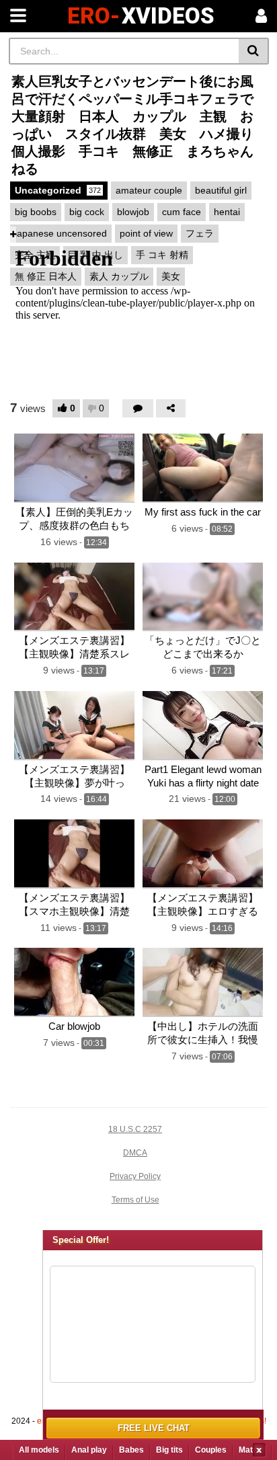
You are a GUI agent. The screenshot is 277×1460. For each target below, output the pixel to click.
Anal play (89, 1450)
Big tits (169, 1450)
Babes (131, 1450)
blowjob (133, 211)
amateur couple (149, 190)
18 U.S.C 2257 (135, 1129)
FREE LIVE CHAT (154, 1428)
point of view (146, 233)
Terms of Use (135, 1200)
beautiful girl (221, 190)
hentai (227, 211)
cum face (181, 211)
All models (39, 1450)
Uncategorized (58, 190)
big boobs (35, 211)
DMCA (135, 1153)
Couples (211, 1450)
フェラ (200, 233)
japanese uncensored (61, 233)
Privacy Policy (135, 1176)
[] (254, 51)
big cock (86, 211)
